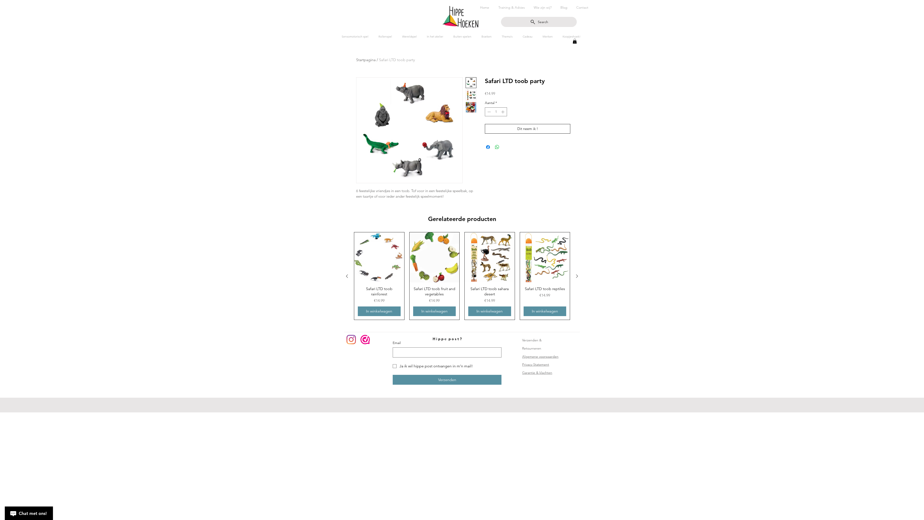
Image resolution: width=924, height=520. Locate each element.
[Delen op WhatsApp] (497, 147)
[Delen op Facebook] (488, 147)
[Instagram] (351, 339)
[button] (575, 41)
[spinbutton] (496, 112)
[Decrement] (489, 112)
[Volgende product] (577, 276)
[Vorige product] (347, 276)
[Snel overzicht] (379, 257)
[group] (462, 276)
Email (397, 343)
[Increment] (503, 112)
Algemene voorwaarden (540, 356)
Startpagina (366, 60)
